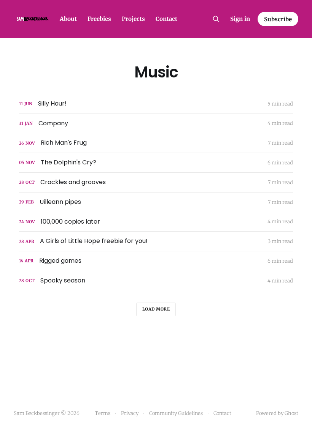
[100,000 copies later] (156, 222)
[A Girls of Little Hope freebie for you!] (156, 241)
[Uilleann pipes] (156, 202)
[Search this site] (216, 19)
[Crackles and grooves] (156, 182)
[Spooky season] (156, 280)
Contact (166, 18)
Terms (102, 413)
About (68, 18)
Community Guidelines (176, 413)
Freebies (99, 18)
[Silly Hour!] (156, 104)
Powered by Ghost (277, 413)
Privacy (129, 413)
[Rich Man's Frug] (156, 143)
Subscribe (278, 19)
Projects (133, 18)
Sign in (240, 18)
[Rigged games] (156, 261)
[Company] (156, 123)
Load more (156, 309)
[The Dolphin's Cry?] (156, 162)
